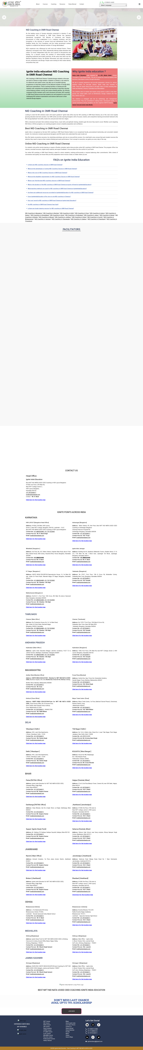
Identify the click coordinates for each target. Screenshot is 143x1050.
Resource (62, 4)
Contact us (69, 1026)
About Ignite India (70, 1023)
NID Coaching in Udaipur (78, 219)
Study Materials (70, 1030)
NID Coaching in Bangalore (33, 213)
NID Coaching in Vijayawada (61, 219)
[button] (38, 4)
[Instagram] (93, 1024)
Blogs (67, 1021)
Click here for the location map (35, 565)
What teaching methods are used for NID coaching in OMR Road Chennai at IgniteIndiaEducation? (57, 188)
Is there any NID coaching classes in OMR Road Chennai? (45, 164)
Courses (45, 4)
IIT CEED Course (47, 1031)
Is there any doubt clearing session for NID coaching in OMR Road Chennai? (51, 208)
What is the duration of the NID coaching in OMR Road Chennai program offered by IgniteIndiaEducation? (59, 184)
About (37, 4)
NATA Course (47, 1024)
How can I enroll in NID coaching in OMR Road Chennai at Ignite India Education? (52, 200)
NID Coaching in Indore (97, 213)
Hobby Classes (47, 1040)
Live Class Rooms (70, 1024)
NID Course (46, 1023)
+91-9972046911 (31, 492)
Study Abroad (72, 4)
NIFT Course (46, 1021)
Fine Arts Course (47, 1037)
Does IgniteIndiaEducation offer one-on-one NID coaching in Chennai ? (49, 196)
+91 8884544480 (39, 557)
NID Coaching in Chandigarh (97, 219)
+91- (81, 736)
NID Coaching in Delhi (67, 213)
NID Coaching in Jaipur (91, 215)
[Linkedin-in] (87, 1037)
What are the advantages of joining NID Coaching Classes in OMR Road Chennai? (52, 168)
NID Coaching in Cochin (94, 217)
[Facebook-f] (98, 1024)
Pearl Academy (47, 1028)
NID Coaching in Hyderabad (74, 215)
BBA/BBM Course (48, 1035)
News (67, 1033)
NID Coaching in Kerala (107, 215)
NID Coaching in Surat (57, 215)
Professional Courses (49, 1038)
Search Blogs (69, 1037)
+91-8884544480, (39, 531)
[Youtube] (87, 1024)
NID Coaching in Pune (82, 213)
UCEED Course (47, 1030)
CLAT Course (47, 1033)
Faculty (68, 1031)
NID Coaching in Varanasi (43, 219)
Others (67, 1035)
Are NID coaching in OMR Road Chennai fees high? (43, 204)
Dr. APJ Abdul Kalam (105, 75)
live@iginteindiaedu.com (33, 494)
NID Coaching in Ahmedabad (40, 215)
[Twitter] (98, 1037)
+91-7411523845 (49, 531)
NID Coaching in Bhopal (46, 217)
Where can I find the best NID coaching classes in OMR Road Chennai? (49, 180)
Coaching (53, 4)
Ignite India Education (79, 75)
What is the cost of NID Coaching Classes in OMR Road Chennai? (47, 172)
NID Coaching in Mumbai (51, 213)
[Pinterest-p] (93, 1037)
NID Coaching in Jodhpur (63, 217)
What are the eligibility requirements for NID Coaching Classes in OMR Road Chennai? (54, 176)
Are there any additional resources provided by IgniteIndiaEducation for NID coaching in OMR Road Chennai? (61, 192)
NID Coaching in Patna (79, 217)
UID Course (46, 1026)
